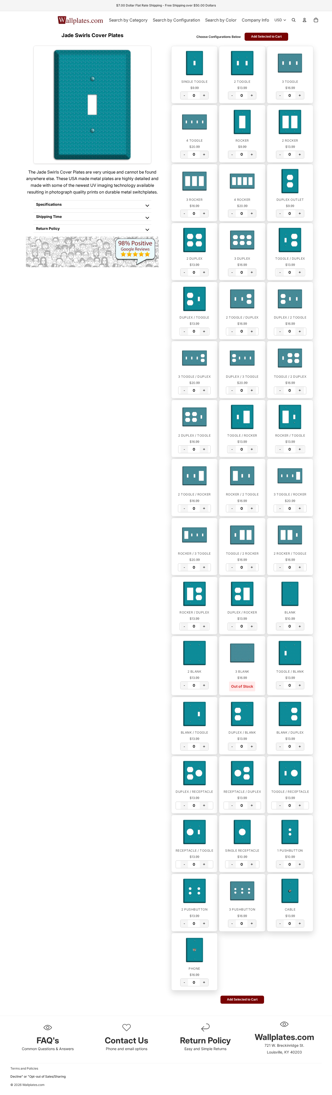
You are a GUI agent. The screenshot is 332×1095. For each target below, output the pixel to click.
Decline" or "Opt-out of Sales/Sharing (38, 1076)
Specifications (49, 204)
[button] (194, 63)
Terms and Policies (24, 1068)
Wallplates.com (33, 1085)
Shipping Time (49, 216)
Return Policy (48, 228)
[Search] (293, 20)
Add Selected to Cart (266, 36)
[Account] (304, 20)
